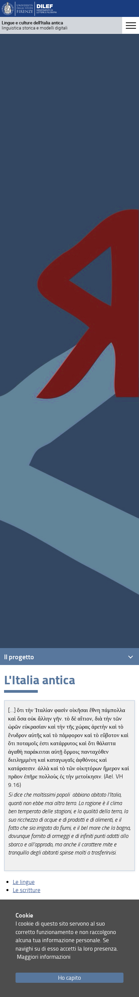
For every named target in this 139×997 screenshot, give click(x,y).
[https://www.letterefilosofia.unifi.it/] (29, 8)
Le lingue (24, 882)
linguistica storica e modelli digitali (34, 25)
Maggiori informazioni (44, 956)
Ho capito (69, 977)
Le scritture (26, 890)
